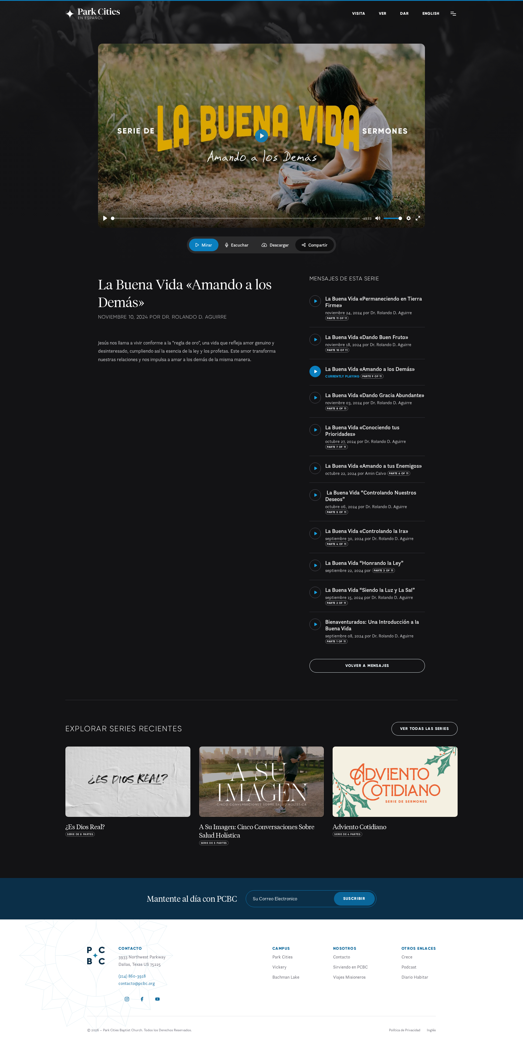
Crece (407, 957)
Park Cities (282, 957)
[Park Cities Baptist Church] (92, 13)
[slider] (235, 218)
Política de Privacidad (404, 1030)
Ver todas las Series (424, 728)
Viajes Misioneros (349, 977)
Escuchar (239, 245)
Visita (358, 13)
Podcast (409, 967)
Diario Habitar (415, 977)
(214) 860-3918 (132, 976)
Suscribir (354, 898)
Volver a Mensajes (367, 665)
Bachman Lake (285, 977)
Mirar (207, 245)
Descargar (279, 245)
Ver (383, 13)
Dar (404, 13)
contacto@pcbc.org (136, 983)
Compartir (317, 245)
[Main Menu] (453, 13)
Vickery (279, 967)
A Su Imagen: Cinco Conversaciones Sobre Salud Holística (256, 830)
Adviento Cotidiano (359, 826)
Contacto (341, 957)
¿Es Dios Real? (85, 826)
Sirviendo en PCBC (350, 967)
